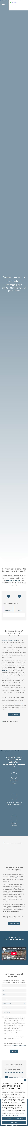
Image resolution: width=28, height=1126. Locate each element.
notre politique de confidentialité (10, 1115)
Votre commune (7, 1003)
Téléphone (5, 999)
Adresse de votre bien (10, 615)
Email (4, 994)
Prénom (5, 985)
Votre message (6, 1012)
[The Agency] (18, 5)
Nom (4, 990)
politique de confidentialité (19, 1045)
